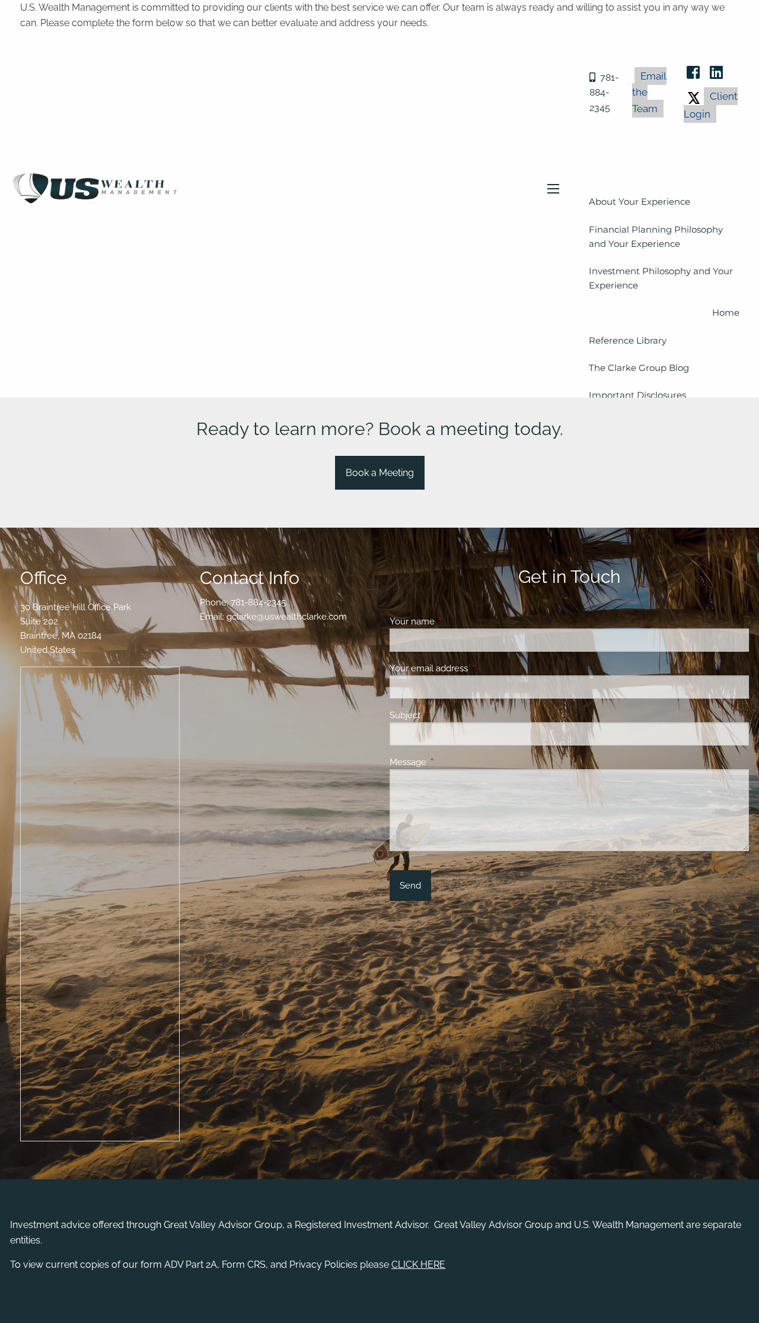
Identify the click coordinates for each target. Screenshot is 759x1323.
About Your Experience (639, 201)
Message (451, 762)
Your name (455, 621)
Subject (448, 715)
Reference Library (627, 340)
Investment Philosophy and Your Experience (661, 278)
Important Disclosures (637, 395)
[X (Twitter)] (694, 96)
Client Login (711, 105)
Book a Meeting (380, 472)
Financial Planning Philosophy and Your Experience (656, 236)
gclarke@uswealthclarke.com (287, 616)
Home (725, 312)
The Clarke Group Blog (639, 367)
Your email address (472, 668)
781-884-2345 (604, 92)
